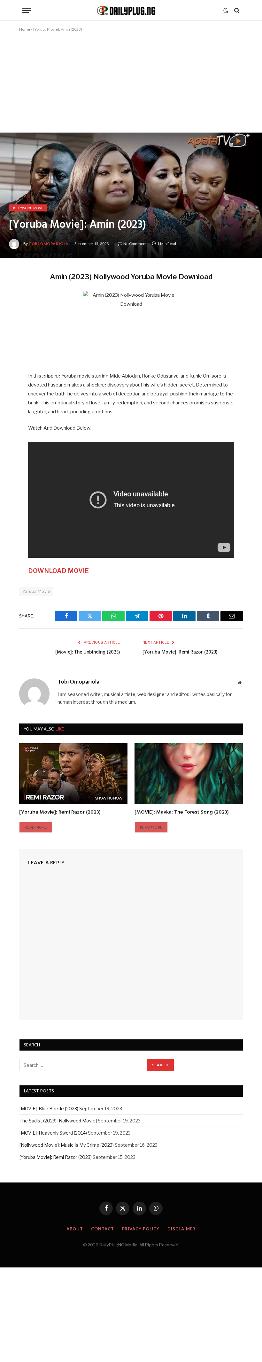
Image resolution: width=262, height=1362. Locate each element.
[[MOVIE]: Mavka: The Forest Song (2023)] (189, 773)
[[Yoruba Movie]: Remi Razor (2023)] (73, 773)
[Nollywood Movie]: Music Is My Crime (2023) (66, 1145)
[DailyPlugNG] (131, 10)
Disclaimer (181, 1228)
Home (24, 29)
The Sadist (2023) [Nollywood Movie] (58, 1120)
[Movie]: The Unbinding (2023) (87, 652)
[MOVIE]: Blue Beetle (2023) (48, 1108)
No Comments (136, 243)
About (74, 1228)
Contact (102, 1228)
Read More (36, 827)
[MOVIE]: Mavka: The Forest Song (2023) (182, 812)
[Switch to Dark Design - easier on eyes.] (226, 10)
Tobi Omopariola (48, 243)
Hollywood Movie (28, 208)
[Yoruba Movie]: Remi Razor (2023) (180, 652)
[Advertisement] (131, 85)
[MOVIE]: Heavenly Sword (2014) (53, 1133)
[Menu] (26, 10)
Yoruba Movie (36, 591)
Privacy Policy (141, 1228)
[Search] (236, 10)
